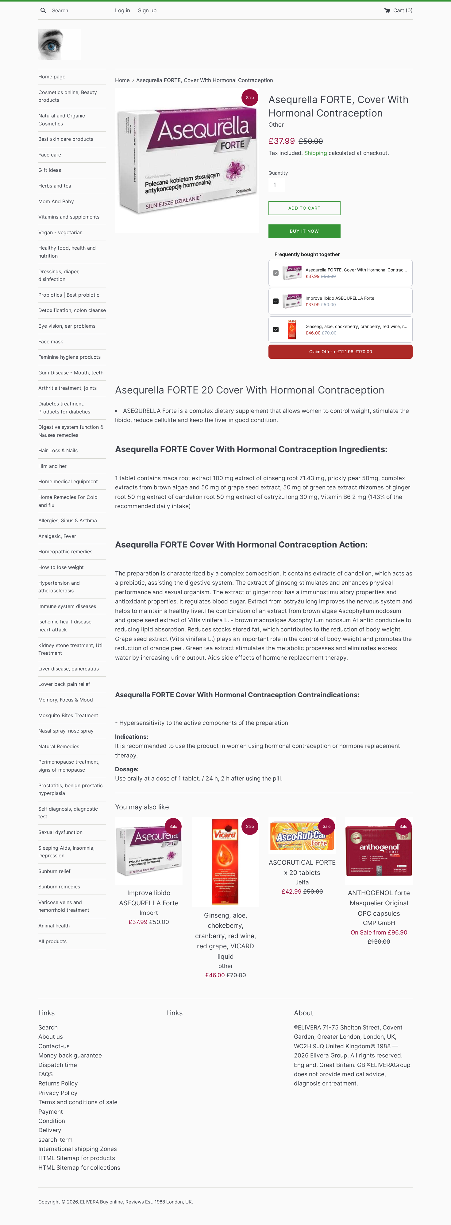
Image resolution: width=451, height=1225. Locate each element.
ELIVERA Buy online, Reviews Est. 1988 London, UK (136, 1202)
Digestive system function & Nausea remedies (70, 431)
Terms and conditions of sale (78, 1102)
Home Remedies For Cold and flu (68, 501)
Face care (49, 155)
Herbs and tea (54, 186)
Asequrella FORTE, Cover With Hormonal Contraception (357, 269)
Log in (122, 10)
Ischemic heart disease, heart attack (65, 625)
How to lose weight (61, 567)
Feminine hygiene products (69, 357)
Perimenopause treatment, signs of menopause (68, 766)
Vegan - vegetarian (60, 232)
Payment (50, 1111)
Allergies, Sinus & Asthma (67, 520)
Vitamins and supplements (68, 217)
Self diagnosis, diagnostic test (68, 813)
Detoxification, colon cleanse (72, 310)
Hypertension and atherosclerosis (59, 587)
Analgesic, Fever (57, 536)
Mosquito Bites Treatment (68, 715)
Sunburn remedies (59, 886)
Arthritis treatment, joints (67, 388)
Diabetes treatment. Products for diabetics (64, 408)
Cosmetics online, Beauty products (67, 96)
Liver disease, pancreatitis (68, 669)
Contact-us (54, 1046)
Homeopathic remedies (65, 551)
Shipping (315, 153)
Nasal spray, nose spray (66, 731)
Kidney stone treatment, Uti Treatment (70, 649)
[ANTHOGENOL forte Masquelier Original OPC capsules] (379, 851)
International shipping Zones (77, 1148)
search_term (55, 1139)
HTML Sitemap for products (76, 1158)
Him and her (52, 466)
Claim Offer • (340, 351)
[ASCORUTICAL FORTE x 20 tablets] (302, 835)
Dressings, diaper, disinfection (58, 275)
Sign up (147, 10)
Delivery (49, 1130)
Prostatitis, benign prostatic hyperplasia (70, 789)
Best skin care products (65, 139)
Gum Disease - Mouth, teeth (70, 372)
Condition (51, 1120)
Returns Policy (58, 1083)
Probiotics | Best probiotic (68, 295)
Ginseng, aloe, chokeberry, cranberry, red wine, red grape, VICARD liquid (357, 326)
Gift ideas (49, 170)
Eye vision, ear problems (66, 326)
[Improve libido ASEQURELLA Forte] (149, 851)
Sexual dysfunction (60, 832)
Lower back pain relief (64, 684)
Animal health (54, 926)
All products (52, 941)
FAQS (45, 1074)
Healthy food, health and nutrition (67, 252)
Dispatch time (57, 1065)
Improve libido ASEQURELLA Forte (340, 298)
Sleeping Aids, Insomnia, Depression (66, 852)
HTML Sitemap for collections (79, 1167)
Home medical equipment (68, 481)
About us (50, 1036)
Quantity (278, 173)
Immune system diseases (67, 606)
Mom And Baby (56, 201)
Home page (51, 76)
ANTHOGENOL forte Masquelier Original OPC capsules (379, 903)
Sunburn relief (54, 871)
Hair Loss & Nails (58, 450)
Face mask (50, 341)
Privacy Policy (58, 1093)
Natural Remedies (58, 746)
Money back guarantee (70, 1055)
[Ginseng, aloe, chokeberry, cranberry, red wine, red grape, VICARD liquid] (225, 862)
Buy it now (304, 231)
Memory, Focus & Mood (65, 700)
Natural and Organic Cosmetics (61, 120)
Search (48, 1027)
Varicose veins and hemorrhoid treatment (63, 906)
